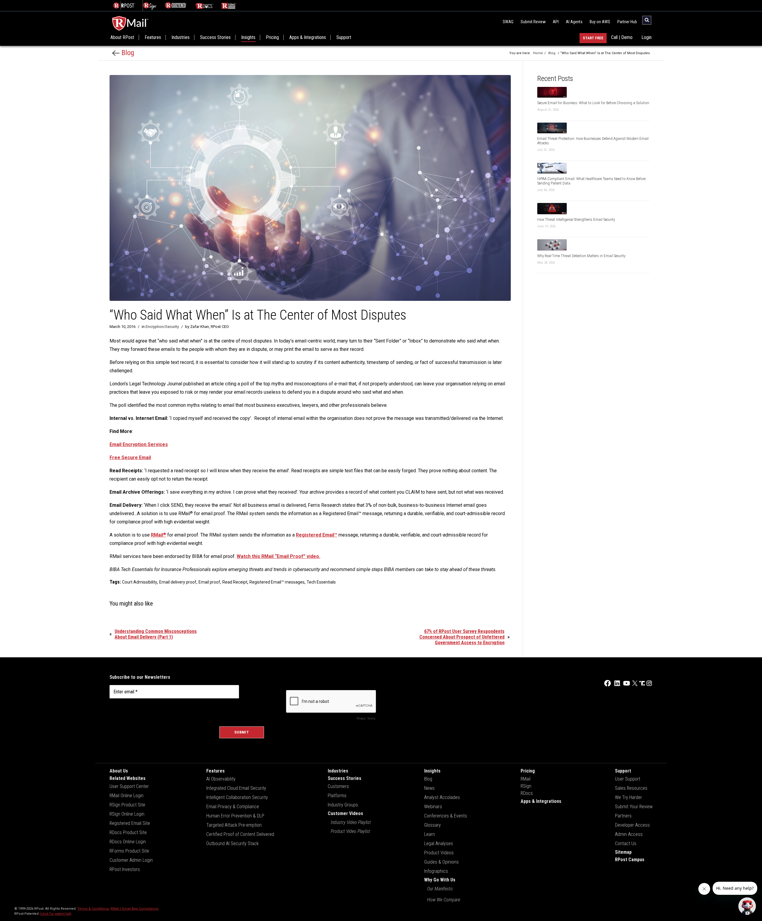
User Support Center (129, 786)
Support (343, 37)
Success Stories (215, 37)
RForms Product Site (129, 851)
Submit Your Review (633, 806)
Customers (338, 786)
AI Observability (220, 779)
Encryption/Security (162, 326)
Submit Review (533, 21)
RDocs (527, 793)
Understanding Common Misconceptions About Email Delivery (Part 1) (156, 634)
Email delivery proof (177, 582)
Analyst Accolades (442, 797)
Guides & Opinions (441, 862)
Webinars (433, 806)
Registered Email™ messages (277, 582)
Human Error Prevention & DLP (235, 816)
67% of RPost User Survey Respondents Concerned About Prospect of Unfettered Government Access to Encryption (462, 636)
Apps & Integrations (307, 37)
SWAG (508, 21)
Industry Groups (343, 805)
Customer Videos (345, 813)
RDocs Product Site (128, 832)
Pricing (272, 37)
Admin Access (629, 834)
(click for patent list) (55, 914)
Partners (623, 816)
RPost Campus (629, 859)
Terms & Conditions (93, 909)
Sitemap (623, 852)
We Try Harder (628, 797)
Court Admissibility (139, 582)
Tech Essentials (321, 582)
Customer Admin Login (131, 860)
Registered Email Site (130, 823)
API (556, 21)
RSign (526, 786)
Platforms (337, 795)
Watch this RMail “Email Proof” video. (278, 556)
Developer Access (632, 825)
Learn (429, 834)
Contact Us (625, 843)
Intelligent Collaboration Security (237, 797)
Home (538, 53)
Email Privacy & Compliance (232, 806)
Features (153, 37)
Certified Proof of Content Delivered (240, 834)
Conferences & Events (445, 816)
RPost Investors (125, 869)
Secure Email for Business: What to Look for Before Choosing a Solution (593, 103)
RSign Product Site (127, 805)
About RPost (122, 37)
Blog (127, 53)
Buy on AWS (600, 21)
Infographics (436, 871)
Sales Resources (631, 788)
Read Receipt (234, 582)
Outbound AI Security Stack (232, 843)
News (429, 788)
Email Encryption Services (139, 444)
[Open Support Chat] (747, 906)
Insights (248, 37)
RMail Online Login (126, 795)
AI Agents (574, 21)
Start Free (593, 38)
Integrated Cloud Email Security (236, 788)
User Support (627, 779)
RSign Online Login (127, 814)
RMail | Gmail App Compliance (134, 909)
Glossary (432, 825)
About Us (119, 771)
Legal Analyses (438, 843)
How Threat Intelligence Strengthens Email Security (576, 219)
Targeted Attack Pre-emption (234, 825)
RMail (158, 535)
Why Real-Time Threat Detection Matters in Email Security (581, 256)
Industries (180, 37)
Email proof (209, 582)
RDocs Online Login (128, 842)
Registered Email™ (316, 535)
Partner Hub (627, 21)
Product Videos (439, 853)
